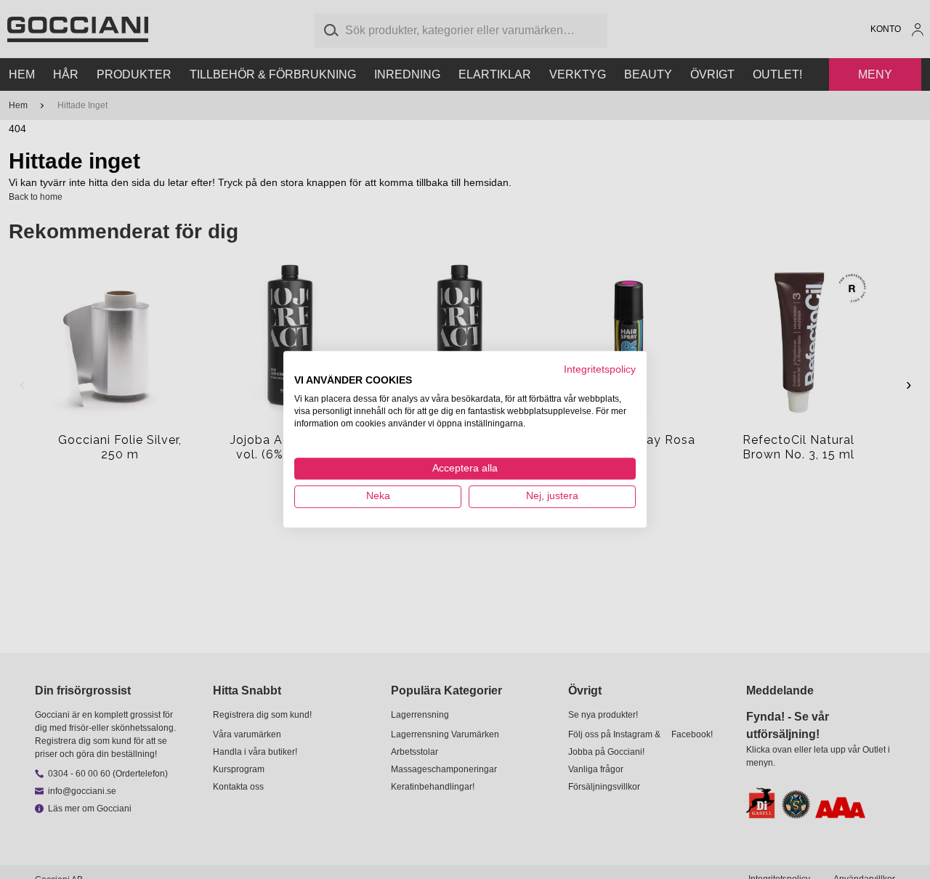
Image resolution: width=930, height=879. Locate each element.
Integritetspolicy (600, 369)
